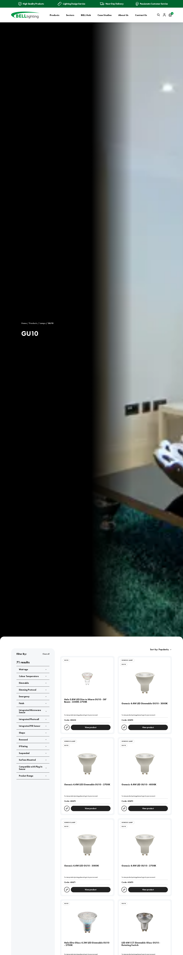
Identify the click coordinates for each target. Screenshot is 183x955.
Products (54, 15)
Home (24, 323)
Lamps (43, 323)
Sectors (70, 15)
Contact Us (141, 15)
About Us (123, 15)
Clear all (45, 654)
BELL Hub (86, 15)
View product (90, 727)
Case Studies (105, 15)
